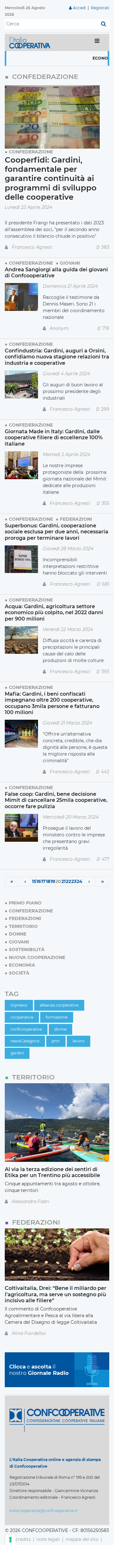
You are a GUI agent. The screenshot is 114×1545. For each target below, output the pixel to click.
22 (68, 881)
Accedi (79, 7)
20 (58, 881)
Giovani (70, 263)
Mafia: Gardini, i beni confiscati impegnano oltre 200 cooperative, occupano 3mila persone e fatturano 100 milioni (52, 703)
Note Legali (48, 1539)
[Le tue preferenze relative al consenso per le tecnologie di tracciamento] (10, 1539)
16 (38, 881)
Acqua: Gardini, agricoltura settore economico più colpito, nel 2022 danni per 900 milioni (54, 612)
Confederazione (31, 152)
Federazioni (76, 519)
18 (48, 881)
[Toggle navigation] (97, 42)
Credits (23, 1539)
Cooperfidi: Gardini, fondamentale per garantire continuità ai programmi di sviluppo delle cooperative (51, 178)
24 (79, 881)
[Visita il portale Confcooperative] (57, 1420)
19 (53, 881)
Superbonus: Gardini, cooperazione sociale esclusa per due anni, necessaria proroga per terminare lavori (56, 531)
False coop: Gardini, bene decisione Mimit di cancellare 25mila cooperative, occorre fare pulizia (56, 800)
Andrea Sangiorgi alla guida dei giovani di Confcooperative (56, 272)
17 (43, 881)
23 (73, 881)
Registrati (100, 7)
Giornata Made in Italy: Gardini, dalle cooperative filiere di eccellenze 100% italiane (54, 437)
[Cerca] (103, 24)
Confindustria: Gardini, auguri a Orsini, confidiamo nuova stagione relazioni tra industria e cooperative (57, 356)
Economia (92, 58)
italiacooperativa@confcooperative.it (44, 1510)
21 (63, 881)
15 (34, 881)
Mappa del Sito (82, 1539)
